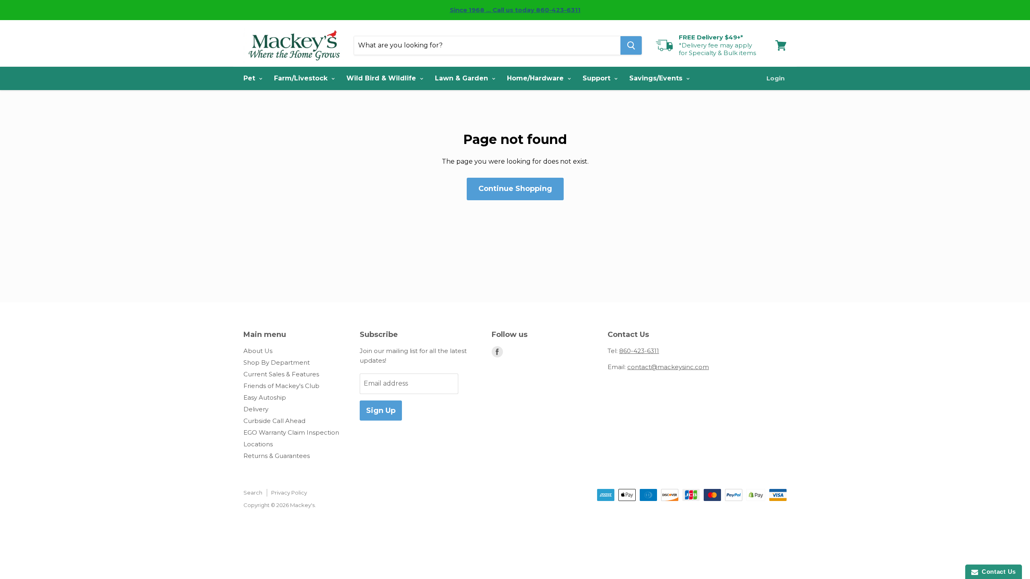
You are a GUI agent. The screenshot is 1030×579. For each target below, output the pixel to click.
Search (252, 492)
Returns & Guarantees (276, 456)
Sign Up (381, 410)
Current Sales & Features (281, 374)
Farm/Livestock (302, 78)
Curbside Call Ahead (274, 421)
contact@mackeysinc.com (668, 367)
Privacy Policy (289, 492)
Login (775, 78)
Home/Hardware (536, 78)
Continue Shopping (515, 188)
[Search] (631, 45)
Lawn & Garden (462, 78)
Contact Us (997, 571)
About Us (257, 351)
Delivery (255, 409)
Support (597, 78)
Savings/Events (656, 78)
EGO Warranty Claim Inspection (291, 432)
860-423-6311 (639, 351)
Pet (250, 78)
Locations (258, 444)
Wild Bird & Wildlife (382, 78)
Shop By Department (276, 362)
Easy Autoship (264, 397)
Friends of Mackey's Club (281, 386)
